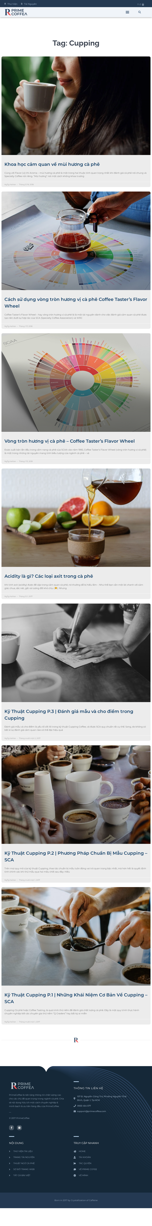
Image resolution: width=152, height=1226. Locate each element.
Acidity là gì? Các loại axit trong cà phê (48, 576)
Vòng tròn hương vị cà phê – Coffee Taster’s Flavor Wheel (69, 441)
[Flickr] (19, 1127)
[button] (127, 12)
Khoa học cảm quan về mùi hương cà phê (52, 164)
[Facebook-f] (11, 1127)
